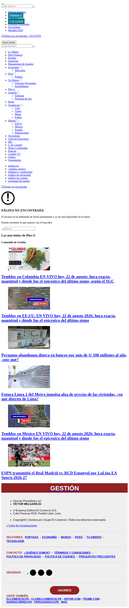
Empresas (13, 18)
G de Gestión (16, 21)
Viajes (18, 111)
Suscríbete (65, 590)
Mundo (12, 120)
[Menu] (2, 3)
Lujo (17, 108)
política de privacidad (19, 175)
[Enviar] (33, 6)
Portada (12, 57)
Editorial (19, 95)
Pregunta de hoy (23, 98)
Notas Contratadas (18, 148)
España (19, 129)
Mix (10, 141)
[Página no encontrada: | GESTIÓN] (21, 36)
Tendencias (14, 105)
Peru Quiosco (15, 54)
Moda (18, 114)
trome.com (91, 599)
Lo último (13, 51)
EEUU (18, 123)
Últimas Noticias (17, 12)
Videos (11, 157)
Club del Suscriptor (18, 138)
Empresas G (15, 15)
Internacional (22, 132)
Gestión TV (14, 154)
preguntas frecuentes (19, 181)
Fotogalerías (14, 160)
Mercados (20, 70)
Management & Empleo (20, 64)
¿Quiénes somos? (37, 552)
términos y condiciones (20, 172)
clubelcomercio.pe (46, 599)
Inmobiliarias (22, 86)
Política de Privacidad (23, 556)
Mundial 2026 (15, 30)
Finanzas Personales (18, 24)
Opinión (12, 92)
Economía (13, 67)
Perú (10, 73)
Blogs (11, 101)
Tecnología (14, 135)
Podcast (12, 151)
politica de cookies (18, 178)
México (19, 126)
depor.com (72, 599)
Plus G (11, 89)
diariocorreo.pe (19, 602)
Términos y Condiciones (72, 552)
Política (19, 76)
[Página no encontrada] (14, 186)
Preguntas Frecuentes (97, 556)
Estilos (18, 117)
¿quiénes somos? (17, 168)
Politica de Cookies (60, 556)
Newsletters (14, 27)
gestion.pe (13, 165)
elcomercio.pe (17, 599)
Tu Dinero (13, 80)
